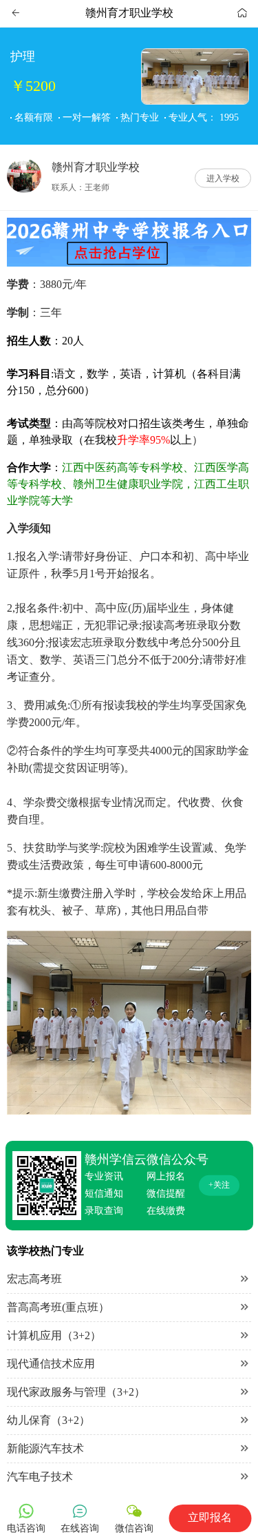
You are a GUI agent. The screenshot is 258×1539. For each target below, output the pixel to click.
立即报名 (210, 1517)
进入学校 (222, 178)
